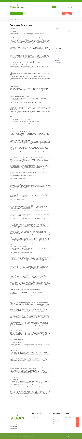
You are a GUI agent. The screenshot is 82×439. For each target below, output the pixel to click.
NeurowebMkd (30, 436)
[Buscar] (69, 31)
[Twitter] (66, 436)
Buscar (56, 28)
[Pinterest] (69, 436)
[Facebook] (61, 436)
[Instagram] (64, 436)
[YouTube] (71, 436)
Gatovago (44, 13)
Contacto (55, 13)
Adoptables (49, 13)
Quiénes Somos (33, 13)
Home (26, 13)
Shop (39, 13)
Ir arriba (77, 423)
